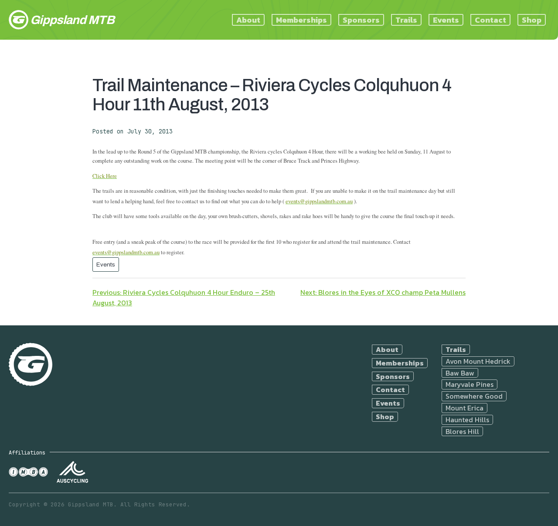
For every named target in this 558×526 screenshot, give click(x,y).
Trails (406, 20)
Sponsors (361, 20)
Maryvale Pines (469, 384)
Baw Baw (460, 373)
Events (446, 20)
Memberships (301, 20)
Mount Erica (464, 408)
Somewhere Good (474, 396)
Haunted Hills (467, 420)
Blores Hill (462, 432)
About (248, 20)
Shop (531, 20)
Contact (490, 20)
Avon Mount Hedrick (478, 361)
